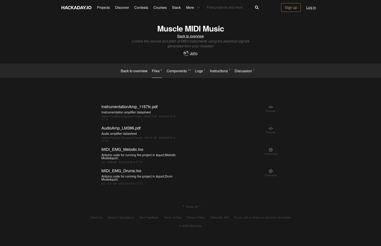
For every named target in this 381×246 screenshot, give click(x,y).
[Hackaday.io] (76, 7)
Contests (141, 7)
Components (179, 70)
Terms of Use (172, 217)
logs (200, 70)
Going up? (192, 206)
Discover (122, 7)
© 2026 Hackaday (190, 226)
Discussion (244, 70)
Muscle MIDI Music (190, 28)
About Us (96, 217)
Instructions (220, 70)
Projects (103, 7)
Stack (176, 7)
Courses (160, 7)
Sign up (291, 7)
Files (157, 70)
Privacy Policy (196, 217)
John (194, 53)
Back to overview (190, 36)
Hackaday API (219, 217)
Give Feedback (149, 217)
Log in (311, 7)
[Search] (256, 7)
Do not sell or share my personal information (262, 217)
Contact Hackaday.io (121, 217)
